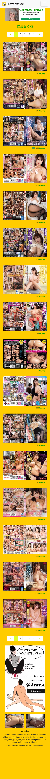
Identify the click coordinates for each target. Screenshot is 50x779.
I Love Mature (15, 4)
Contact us (25, 731)
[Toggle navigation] (44, 4)
